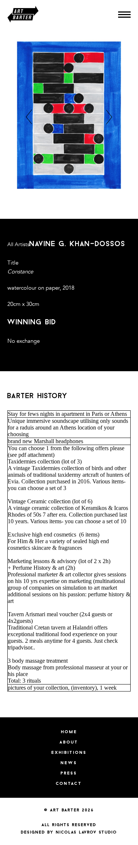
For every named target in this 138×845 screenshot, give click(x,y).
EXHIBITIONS (69, 753)
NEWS (69, 763)
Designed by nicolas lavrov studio (69, 832)
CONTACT (69, 784)
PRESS (69, 773)
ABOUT (69, 742)
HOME (69, 732)
